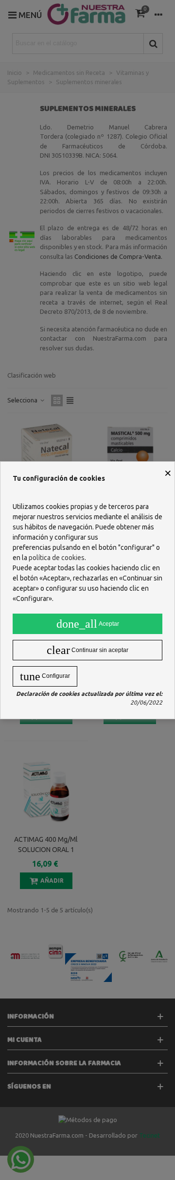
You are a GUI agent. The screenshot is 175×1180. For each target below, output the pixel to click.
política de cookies (57, 558)
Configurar (45, 676)
